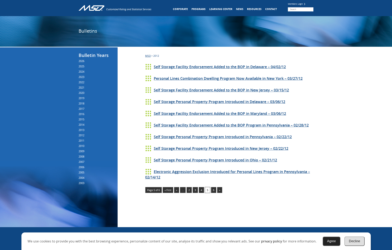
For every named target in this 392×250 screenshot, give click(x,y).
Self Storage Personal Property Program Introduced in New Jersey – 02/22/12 (221, 148)
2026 (81, 61)
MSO (148, 55)
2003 (81, 183)
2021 (81, 87)
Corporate (180, 9)
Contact (271, 9)
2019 (81, 98)
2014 (81, 125)
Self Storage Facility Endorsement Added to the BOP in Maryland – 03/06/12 (220, 113)
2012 (81, 135)
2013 (81, 130)
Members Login (295, 4)
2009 (81, 151)
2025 (81, 66)
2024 (81, 71)
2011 (81, 140)
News (239, 9)
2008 (81, 156)
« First (168, 190)
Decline (354, 241)
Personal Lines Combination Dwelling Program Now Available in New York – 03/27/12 (228, 78)
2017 (81, 109)
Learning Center (220, 9)
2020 (81, 93)
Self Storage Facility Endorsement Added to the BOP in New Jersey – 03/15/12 (221, 90)
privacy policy (271, 241)
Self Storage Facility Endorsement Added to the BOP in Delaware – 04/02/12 (220, 66)
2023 (81, 77)
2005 (81, 172)
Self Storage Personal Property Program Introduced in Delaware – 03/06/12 (219, 101)
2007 (81, 162)
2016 (81, 114)
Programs (199, 9)
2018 (81, 103)
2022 (81, 82)
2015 (81, 119)
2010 (81, 146)
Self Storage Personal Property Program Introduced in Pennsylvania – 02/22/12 (223, 136)
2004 (81, 178)
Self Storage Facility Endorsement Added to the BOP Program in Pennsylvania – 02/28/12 (231, 125)
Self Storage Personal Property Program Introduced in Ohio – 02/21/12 (215, 160)
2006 (81, 167)
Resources (254, 9)
